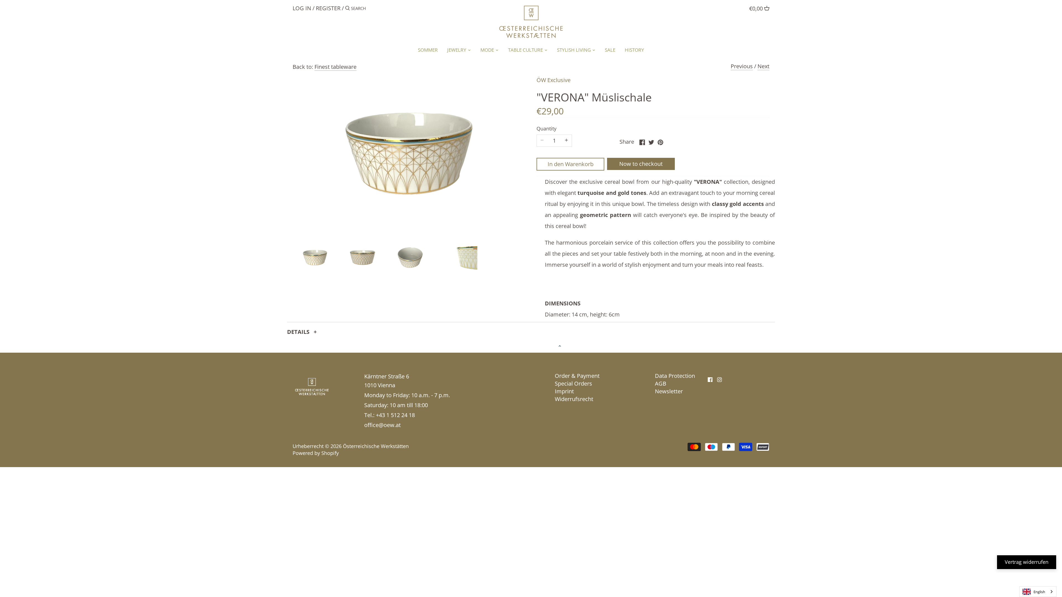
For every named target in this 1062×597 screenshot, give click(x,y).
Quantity (546, 129)
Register (328, 8)
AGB (660, 383)
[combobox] (1037, 591)
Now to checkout (641, 163)
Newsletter (669, 391)
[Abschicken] (347, 9)
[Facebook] (710, 379)
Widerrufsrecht (574, 399)
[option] (315, 258)
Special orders (573, 383)
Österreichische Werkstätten (376, 446)
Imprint (564, 391)
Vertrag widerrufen (1026, 562)
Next (763, 66)
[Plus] (566, 140)
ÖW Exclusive (554, 80)
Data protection (675, 375)
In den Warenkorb (571, 164)
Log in (302, 8)
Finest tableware (335, 66)
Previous (742, 66)
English (1039, 591)
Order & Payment (577, 375)
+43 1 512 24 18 (395, 415)
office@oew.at (382, 425)
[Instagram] (719, 379)
